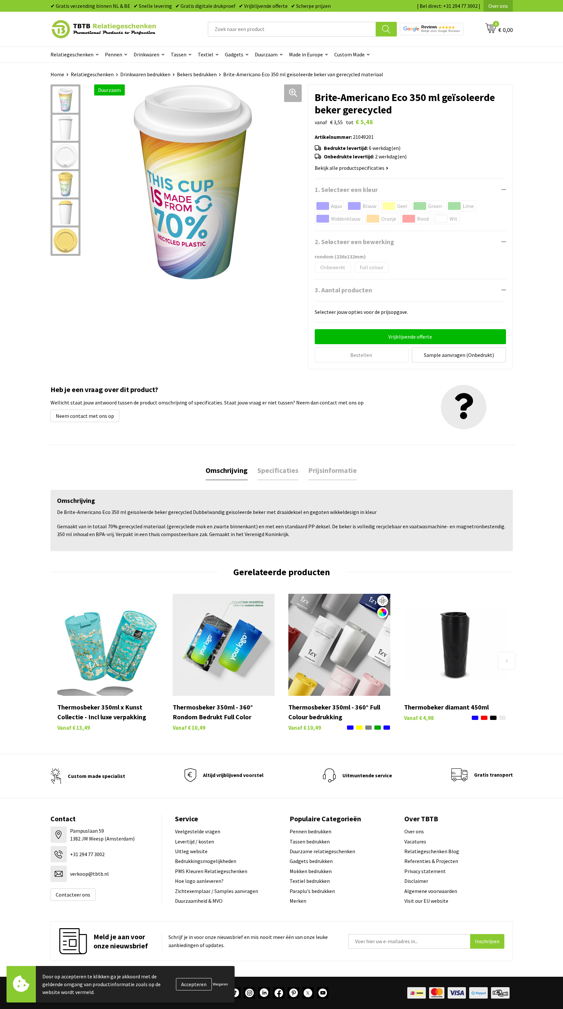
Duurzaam (266, 54)
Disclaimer (416, 881)
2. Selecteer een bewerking (354, 242)
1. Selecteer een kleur (346, 189)
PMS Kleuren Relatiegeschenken (211, 871)
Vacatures (415, 841)
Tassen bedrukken (310, 841)
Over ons (498, 6)
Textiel (205, 54)
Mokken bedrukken (311, 871)
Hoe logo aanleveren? (199, 881)
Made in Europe (306, 54)
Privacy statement (425, 871)
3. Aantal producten (343, 290)
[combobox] (292, 29)
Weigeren (220, 984)
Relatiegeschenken (72, 54)
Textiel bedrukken (310, 881)
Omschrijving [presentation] (227, 470)
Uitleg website (191, 851)
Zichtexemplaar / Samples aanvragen (216, 891)
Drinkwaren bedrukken (145, 74)
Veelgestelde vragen (197, 831)
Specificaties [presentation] (277, 470)
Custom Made (349, 54)
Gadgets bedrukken (311, 861)
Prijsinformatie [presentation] (332, 470)
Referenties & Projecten (431, 861)
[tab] (227, 470)
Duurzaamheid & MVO (199, 901)
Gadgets (234, 54)
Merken (298, 901)
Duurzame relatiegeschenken (322, 851)
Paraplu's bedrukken (312, 891)
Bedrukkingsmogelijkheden (205, 861)
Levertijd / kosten (194, 841)
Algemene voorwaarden (430, 891)
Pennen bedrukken (310, 831)
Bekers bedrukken (197, 74)
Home (57, 74)
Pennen (113, 54)
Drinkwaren (146, 54)
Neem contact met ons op (85, 416)
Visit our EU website (426, 901)
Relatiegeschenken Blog (431, 851)
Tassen (178, 54)
